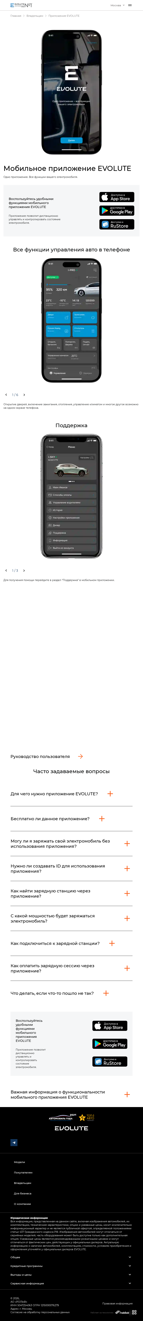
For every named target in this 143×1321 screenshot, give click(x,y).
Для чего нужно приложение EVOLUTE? (54, 793)
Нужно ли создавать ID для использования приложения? (58, 868)
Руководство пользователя (40, 756)
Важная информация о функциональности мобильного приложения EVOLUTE (58, 1094)
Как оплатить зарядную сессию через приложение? (52, 968)
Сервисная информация (27, 1283)
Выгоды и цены (21, 1274)
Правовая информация (117, 1303)
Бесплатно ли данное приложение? (50, 818)
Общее (15, 1257)
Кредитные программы (26, 1266)
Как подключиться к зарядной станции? (55, 943)
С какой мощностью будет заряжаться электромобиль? (53, 918)
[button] (118, 5)
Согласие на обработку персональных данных (40, 1312)
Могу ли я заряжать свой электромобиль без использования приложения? (60, 843)
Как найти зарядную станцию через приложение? (50, 893)
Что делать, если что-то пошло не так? (52, 993)
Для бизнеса (22, 1193)
